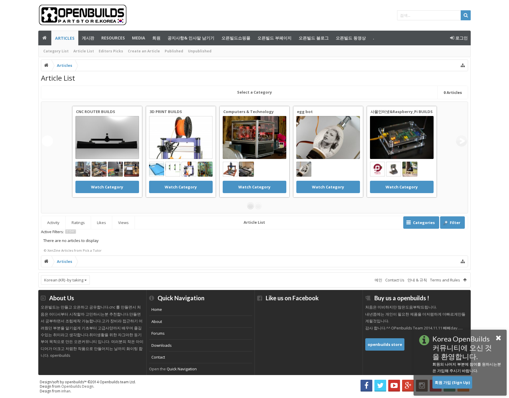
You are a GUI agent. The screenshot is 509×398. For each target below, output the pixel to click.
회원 (156, 38)
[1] (250, 205)
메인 (44, 38)
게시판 (88, 38)
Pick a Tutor (92, 250)
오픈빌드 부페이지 (274, 38)
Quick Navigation (182, 369)
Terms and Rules (445, 280)
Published (174, 51)
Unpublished (199, 51)
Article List (83, 51)
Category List (56, 51)
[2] (258, 205)
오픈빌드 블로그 (314, 38)
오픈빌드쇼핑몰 (236, 38)
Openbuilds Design (77, 386)
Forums (158, 333)
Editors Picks (111, 51)
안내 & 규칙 (417, 280)
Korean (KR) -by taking (63, 280)
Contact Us (394, 280)
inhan (65, 391)
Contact (158, 357)
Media (138, 38)
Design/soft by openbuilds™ (88, 381)
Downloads (161, 345)
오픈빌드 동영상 (351, 38)
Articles (65, 38)
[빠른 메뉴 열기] (463, 65)
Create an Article (144, 51)
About (156, 321)
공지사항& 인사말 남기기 (191, 38)
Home (156, 309)
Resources (113, 38)
